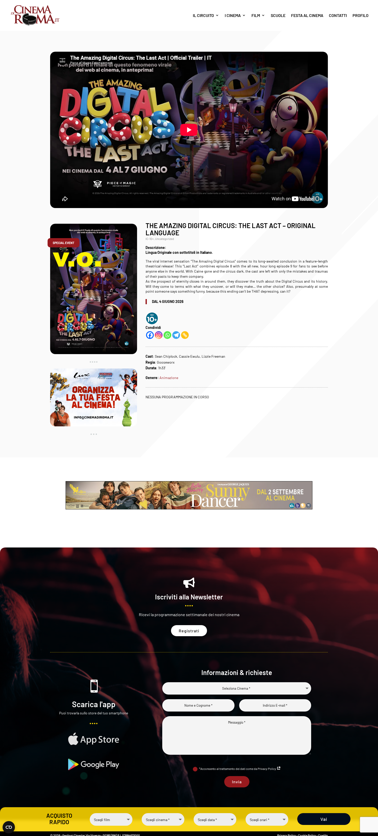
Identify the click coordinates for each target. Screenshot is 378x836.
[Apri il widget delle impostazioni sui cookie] (9, 827)
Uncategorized (164, 238)
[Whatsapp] (167, 335)
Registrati (189, 630)
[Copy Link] (185, 335)
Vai (323, 819)
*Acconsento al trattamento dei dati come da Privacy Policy (238, 768)
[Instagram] (159, 335)
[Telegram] (176, 335)
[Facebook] (150, 335)
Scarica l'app (93, 704)
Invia (237, 781)
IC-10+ (150, 238)
